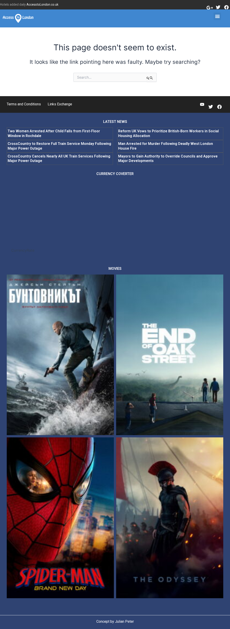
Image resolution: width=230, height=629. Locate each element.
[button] (217, 16)
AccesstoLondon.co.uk (42, 4)
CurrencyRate (22, 250)
